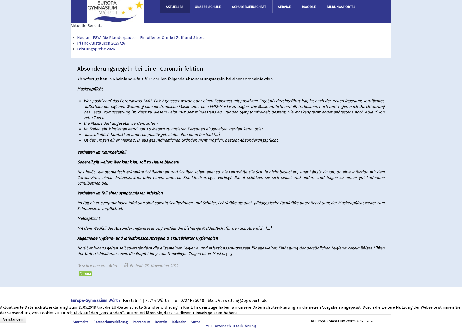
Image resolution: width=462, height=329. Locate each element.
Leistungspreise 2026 (96, 48)
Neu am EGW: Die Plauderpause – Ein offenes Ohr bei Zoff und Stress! (141, 37)
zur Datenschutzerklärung (231, 326)
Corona (85, 274)
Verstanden (13, 319)
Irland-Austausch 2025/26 (101, 43)
